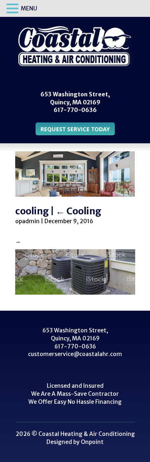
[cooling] (75, 271)
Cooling (78, 211)
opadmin (27, 221)
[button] (13, 9)
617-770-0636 (75, 110)
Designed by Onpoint (75, 442)
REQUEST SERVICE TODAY (75, 129)
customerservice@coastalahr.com (75, 354)
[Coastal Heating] (75, 46)
